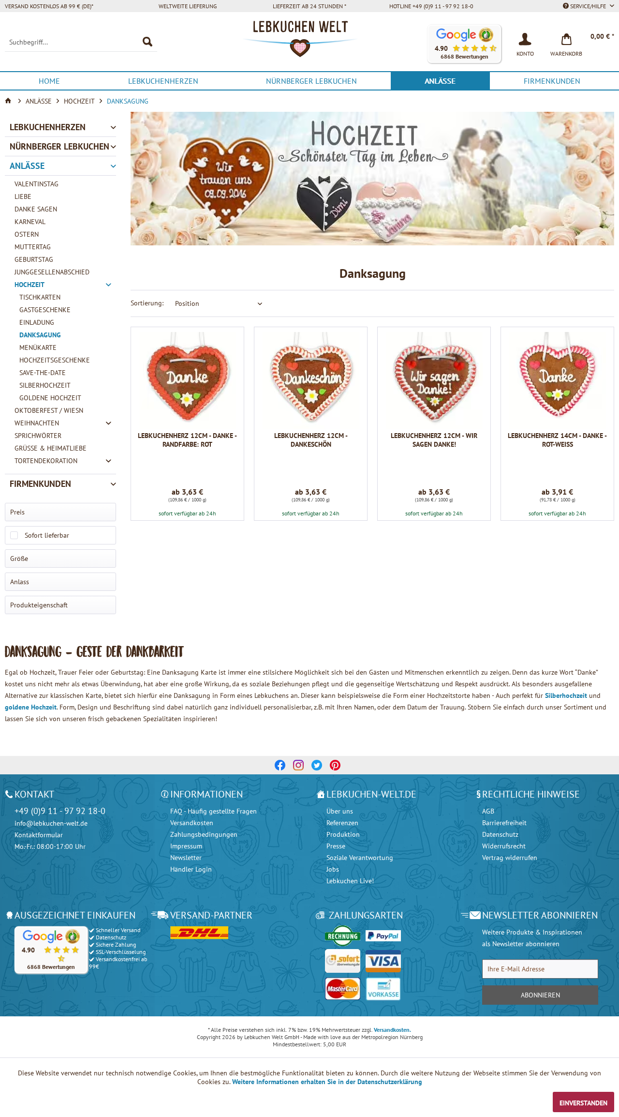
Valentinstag (37, 184)
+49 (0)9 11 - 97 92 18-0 (60, 810)
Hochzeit (29, 284)
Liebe (23, 196)
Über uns (339, 811)
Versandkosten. (392, 1029)
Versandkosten (191, 822)
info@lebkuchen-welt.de (51, 823)
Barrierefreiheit (504, 822)
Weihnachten (37, 423)
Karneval (30, 221)
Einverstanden (583, 1103)
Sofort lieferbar (47, 535)
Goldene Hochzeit (50, 397)
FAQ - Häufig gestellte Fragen (213, 811)
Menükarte (38, 347)
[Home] (9, 101)
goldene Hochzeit (31, 707)
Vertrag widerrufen (509, 857)
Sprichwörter (38, 435)
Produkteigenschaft (39, 605)
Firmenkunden (40, 483)
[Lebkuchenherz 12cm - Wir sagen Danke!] (434, 380)
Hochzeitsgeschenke (54, 360)
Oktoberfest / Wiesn (49, 410)
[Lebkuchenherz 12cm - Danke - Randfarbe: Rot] (187, 380)
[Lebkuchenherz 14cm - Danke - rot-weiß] (557, 380)
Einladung (36, 322)
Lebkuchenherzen (48, 127)
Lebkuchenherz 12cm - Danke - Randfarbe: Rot (187, 440)
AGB (488, 811)
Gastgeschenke (45, 309)
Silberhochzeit (45, 385)
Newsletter (186, 857)
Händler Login (191, 869)
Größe (19, 558)
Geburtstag (34, 259)
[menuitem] (81, 42)
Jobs (332, 869)
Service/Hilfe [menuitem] (588, 6)
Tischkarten (39, 297)
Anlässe (27, 165)
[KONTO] (525, 38)
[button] (464, 44)
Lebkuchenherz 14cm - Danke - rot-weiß (557, 440)
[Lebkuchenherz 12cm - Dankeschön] (310, 380)
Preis (17, 512)
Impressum (186, 846)
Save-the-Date (42, 372)
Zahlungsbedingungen (203, 834)
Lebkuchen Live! (350, 880)
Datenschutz (500, 834)
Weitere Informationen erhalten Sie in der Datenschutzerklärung (327, 1081)
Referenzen (342, 822)
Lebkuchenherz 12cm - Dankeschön (311, 440)
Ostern (27, 234)
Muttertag (33, 246)
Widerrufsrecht (504, 846)
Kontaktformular (39, 834)
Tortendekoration (46, 460)
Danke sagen (36, 209)
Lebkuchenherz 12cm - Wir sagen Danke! (434, 440)
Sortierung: (147, 303)
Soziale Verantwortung (359, 857)
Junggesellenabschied (52, 272)
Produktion (343, 834)
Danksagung (40, 335)
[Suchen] (147, 42)
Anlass (19, 581)
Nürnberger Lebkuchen (59, 146)
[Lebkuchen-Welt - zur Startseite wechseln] (309, 44)
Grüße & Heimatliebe (51, 448)
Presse (335, 846)
